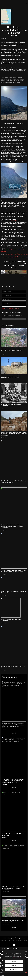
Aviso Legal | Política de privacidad (16, 938)
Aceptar (14, 961)
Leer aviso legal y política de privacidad (10, 308)
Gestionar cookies (22, 940)
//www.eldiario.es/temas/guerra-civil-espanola (12, 250)
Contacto (3, 940)
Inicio (4, 938)
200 (12, 221)
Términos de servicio (10, 316)
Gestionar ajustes (14, 969)
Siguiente (23, 276)
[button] (26, 3)
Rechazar (14, 965)
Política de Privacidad (16, 958)
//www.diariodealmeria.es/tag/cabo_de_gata (16, 254)
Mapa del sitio (11, 940)
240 (15, 221)
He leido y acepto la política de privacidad (12, 312)
